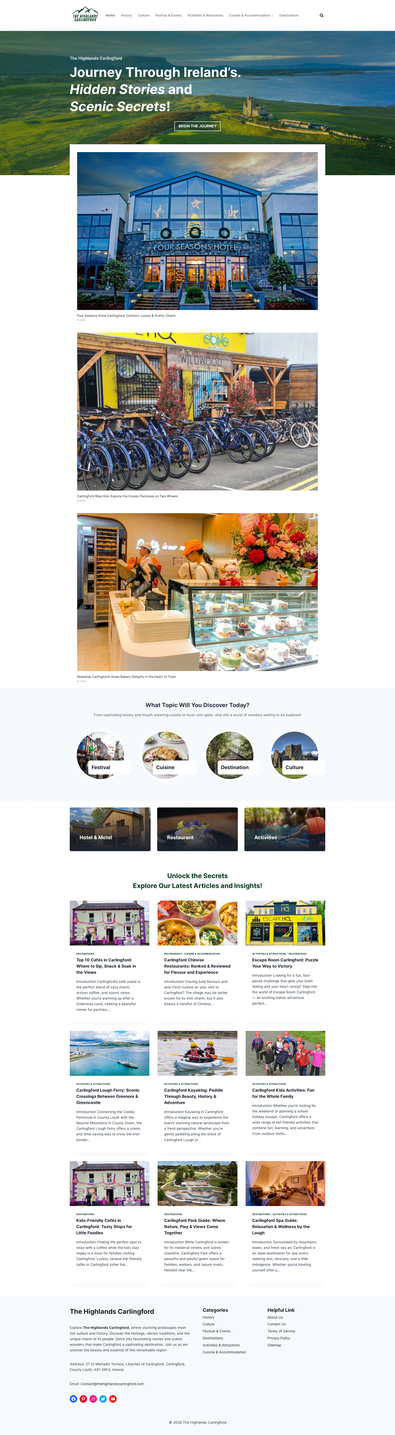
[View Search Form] (321, 15)
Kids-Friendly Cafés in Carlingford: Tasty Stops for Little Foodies (104, 1226)
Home (110, 15)
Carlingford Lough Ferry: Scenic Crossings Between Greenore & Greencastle (108, 1096)
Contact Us (276, 1324)
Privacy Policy (278, 1338)
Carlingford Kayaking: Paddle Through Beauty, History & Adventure (193, 1096)
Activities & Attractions (205, 15)
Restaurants (173, 953)
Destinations (289, 15)
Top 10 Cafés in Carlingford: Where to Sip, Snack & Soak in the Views (106, 966)
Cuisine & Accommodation (202, 953)
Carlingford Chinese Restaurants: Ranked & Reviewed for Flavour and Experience (197, 966)
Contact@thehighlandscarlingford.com (112, 1384)
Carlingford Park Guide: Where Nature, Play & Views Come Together (194, 1226)
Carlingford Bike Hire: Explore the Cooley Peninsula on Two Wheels (127, 496)
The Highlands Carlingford (112, 1311)
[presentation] (109, 923)
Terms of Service (281, 1331)
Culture (143, 15)
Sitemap (274, 1345)
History (126, 15)
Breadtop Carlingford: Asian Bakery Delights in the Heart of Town (126, 677)
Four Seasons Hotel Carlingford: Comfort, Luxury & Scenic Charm (126, 316)
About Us (275, 1317)
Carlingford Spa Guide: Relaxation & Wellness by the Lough (281, 1226)
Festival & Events (168, 15)
